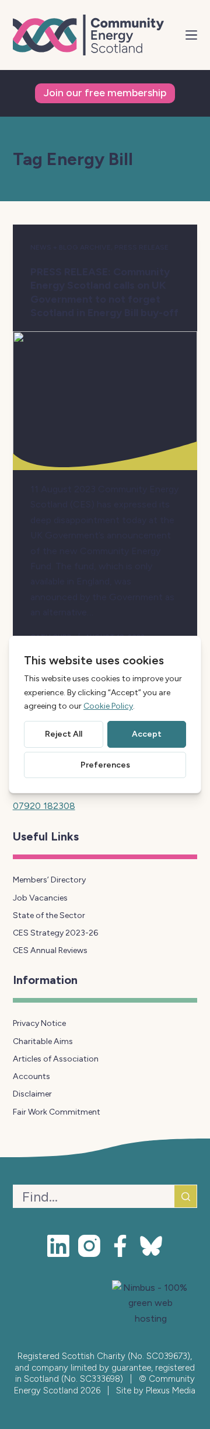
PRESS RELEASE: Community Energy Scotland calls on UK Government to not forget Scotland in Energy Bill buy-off (105, 292)
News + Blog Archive (70, 247)
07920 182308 (44, 805)
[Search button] (185, 1196)
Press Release (141, 247)
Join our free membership (105, 92)
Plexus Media (170, 1390)
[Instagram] (89, 1246)
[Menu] (191, 35)
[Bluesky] (151, 1246)
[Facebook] (120, 1246)
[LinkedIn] (58, 1246)
